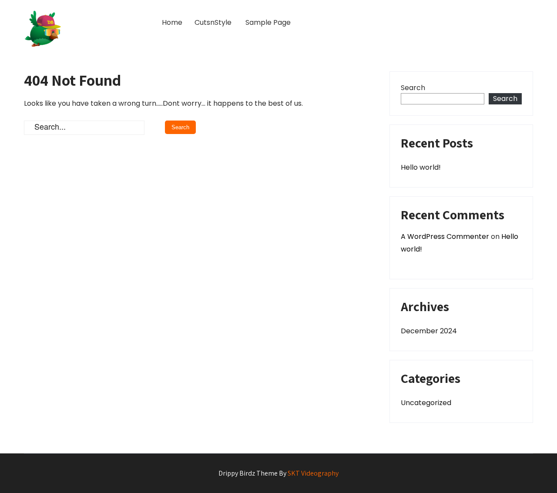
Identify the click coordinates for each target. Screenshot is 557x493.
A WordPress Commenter (445, 236)
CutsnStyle (213, 22)
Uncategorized (426, 403)
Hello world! (421, 167)
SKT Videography (313, 473)
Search (413, 88)
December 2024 (429, 331)
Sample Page (268, 22)
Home (172, 22)
